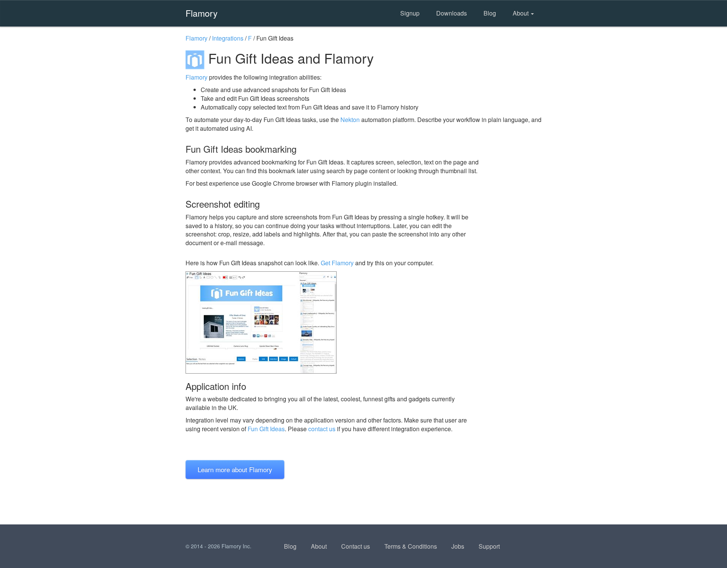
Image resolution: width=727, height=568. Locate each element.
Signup (410, 13)
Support (489, 546)
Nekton (350, 119)
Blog (490, 13)
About (521, 13)
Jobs (457, 546)
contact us (321, 428)
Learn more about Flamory (235, 469)
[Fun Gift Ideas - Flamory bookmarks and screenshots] (333, 322)
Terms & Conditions (410, 546)
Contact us (355, 546)
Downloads (451, 13)
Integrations (227, 38)
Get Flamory (337, 262)
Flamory (202, 13)
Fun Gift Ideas (266, 428)
